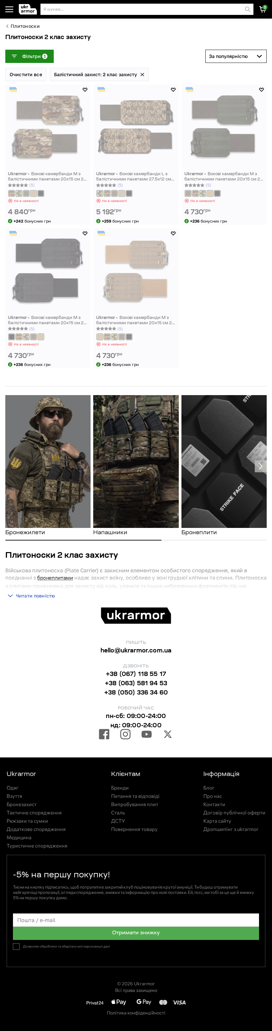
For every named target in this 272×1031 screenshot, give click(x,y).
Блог (209, 787)
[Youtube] (146, 735)
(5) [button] (32, 184)
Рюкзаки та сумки (27, 820)
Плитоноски (25, 26)
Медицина (19, 837)
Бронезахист (21, 804)
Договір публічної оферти (234, 812)
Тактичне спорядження (34, 812)
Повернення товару (134, 829)
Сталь (118, 812)
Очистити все (26, 74)
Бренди (120, 787)
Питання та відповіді (135, 796)
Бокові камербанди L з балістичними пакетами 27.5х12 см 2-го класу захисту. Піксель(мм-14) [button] (133, 177)
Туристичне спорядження (37, 845)
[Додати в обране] (85, 89)
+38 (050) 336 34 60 (136, 693)
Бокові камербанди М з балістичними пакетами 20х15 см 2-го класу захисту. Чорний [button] (46, 321)
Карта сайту (217, 820)
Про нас (212, 796)
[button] (28, 9)
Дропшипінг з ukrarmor (230, 829)
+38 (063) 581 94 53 (136, 684)
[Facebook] (104, 735)
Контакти (214, 804)
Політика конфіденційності (136, 1012)
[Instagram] (125, 735)
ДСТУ (118, 820)
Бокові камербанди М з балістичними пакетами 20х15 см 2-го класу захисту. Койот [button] (134, 321)
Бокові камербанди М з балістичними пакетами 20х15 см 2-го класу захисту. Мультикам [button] (46, 177)
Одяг (13, 787)
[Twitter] (168, 735)
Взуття (14, 796)
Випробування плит (134, 804)
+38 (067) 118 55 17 (136, 675)
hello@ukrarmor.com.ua (136, 651)
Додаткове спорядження (36, 829)
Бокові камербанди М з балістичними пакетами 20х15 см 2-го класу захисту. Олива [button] (223, 177)
